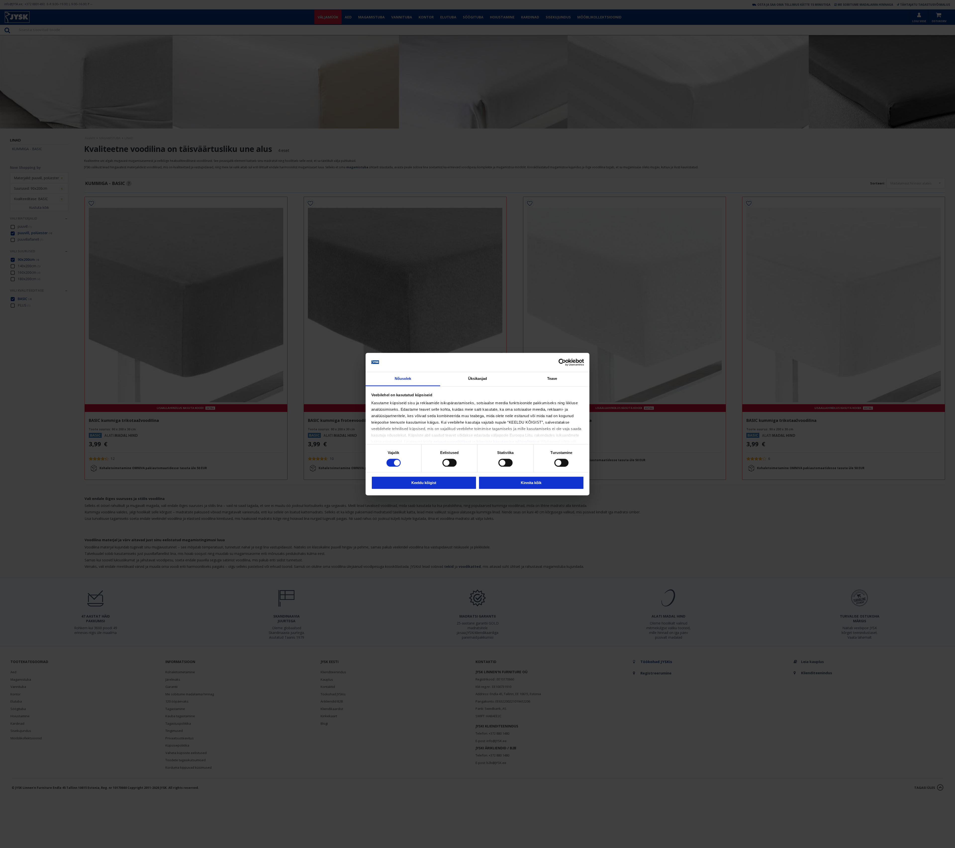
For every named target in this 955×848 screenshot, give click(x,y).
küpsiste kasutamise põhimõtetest (508, 442)
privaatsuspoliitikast (452, 442)
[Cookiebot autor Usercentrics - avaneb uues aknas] (562, 362)
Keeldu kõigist (423, 483)
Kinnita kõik (531, 483)
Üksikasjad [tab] (477, 379)
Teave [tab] (552, 379)
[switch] (449, 463)
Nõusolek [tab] (403, 379)
